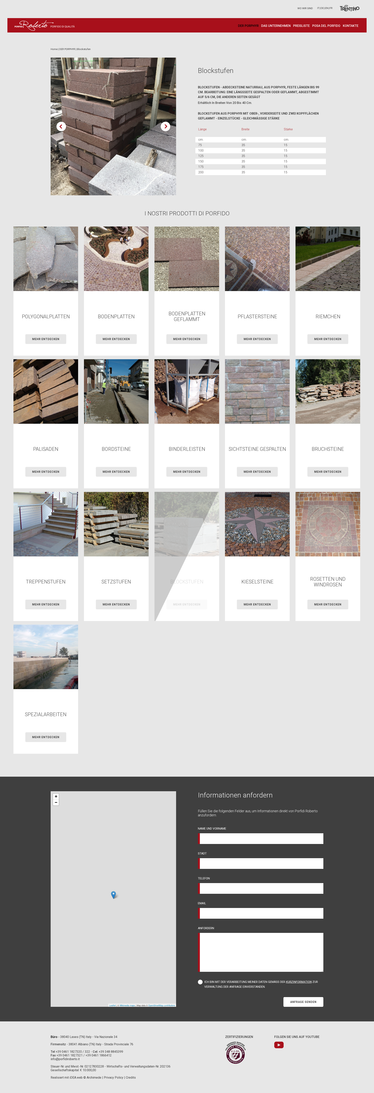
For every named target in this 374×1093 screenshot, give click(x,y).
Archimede (94, 1077)
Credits (131, 1077)
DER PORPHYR (248, 26)
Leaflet (112, 1005)
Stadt (202, 853)
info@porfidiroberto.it (65, 1059)
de (322, 8)
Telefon (204, 878)
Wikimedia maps (127, 1005)
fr (331, 8)
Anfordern (206, 928)
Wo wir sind (305, 8)
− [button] (56, 802)
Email (202, 903)
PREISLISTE (301, 26)
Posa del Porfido (326, 26)
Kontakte (350, 26)
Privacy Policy (113, 1077)
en (326, 8)
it (318, 8)
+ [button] (56, 796)
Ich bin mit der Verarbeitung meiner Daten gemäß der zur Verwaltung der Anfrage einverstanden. (261, 984)
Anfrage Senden (303, 1002)
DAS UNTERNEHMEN (276, 26)
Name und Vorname (212, 828)
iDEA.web (76, 1077)
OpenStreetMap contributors (161, 1005)
